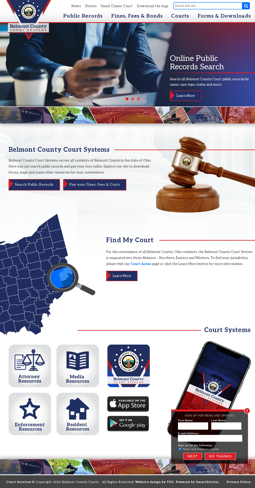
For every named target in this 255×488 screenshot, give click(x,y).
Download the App (152, 6)
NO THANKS (220, 456)
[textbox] (207, 5)
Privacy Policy (239, 482)
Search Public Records (34, 185)
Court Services (18, 482)
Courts (180, 16)
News (76, 6)
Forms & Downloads (224, 16)
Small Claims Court (117, 6)
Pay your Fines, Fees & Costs (95, 185)
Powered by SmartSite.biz (197, 482)
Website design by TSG (154, 482)
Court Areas (140, 264)
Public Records (83, 16)
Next (192, 456)
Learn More (185, 96)
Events (91, 6)
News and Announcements (200, 449)
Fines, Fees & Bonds (137, 16)
